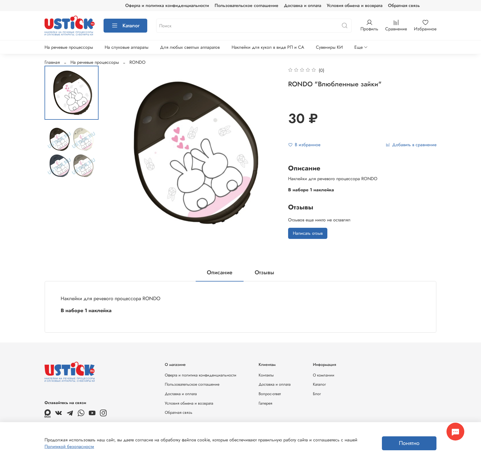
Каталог (130, 25)
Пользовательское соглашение (246, 5)
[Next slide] (268, 153)
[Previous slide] (116, 153)
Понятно (409, 443)
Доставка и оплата (302, 5)
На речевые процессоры (69, 47)
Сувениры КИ (329, 47)
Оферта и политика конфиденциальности (167, 5)
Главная (52, 62)
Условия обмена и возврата (354, 5)
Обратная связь (404, 5)
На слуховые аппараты (126, 47)
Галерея (265, 403)
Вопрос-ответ (270, 394)
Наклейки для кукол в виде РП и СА (268, 47)
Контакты (266, 375)
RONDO (137, 62)
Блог (317, 394)
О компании (323, 375)
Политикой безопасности (69, 446)
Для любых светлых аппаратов (190, 47)
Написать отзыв (308, 233)
